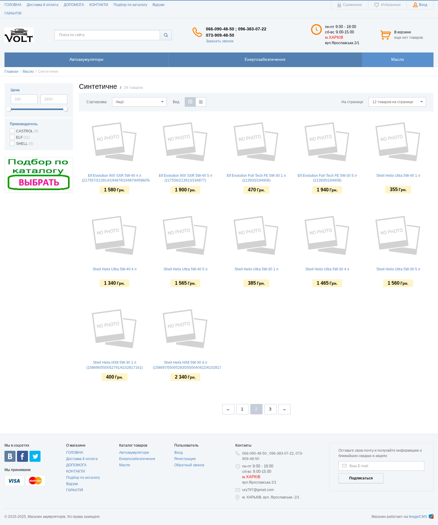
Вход (178, 452)
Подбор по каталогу (130, 5)
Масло (124, 465)
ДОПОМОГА (74, 5)
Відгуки (158, 5)
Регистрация (185, 459)
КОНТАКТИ (98, 5)
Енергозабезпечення (137, 459)
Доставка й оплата (42, 5)
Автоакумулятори (134, 452)
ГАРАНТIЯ (12, 13)
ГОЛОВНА (12, 5)
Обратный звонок (189, 465)
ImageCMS (418, 517)
